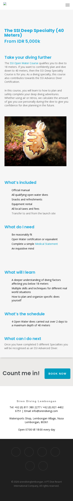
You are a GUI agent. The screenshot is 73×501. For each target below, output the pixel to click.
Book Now (57, 373)
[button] (68, 5)
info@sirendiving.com (45, 411)
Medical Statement (46, 244)
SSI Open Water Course (24, 63)
